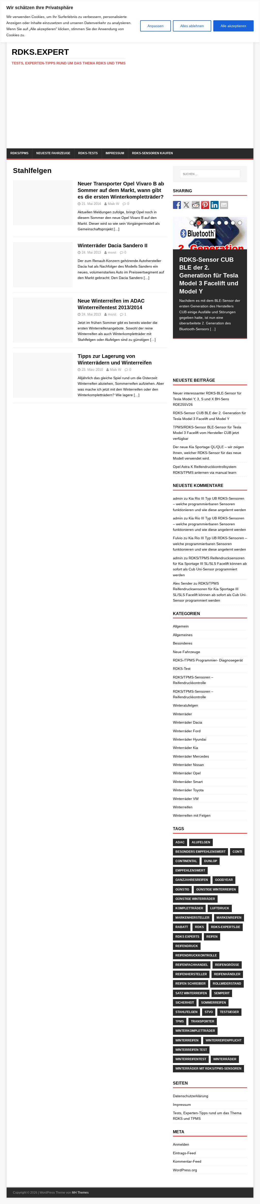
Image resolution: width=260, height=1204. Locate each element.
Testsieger (229, 1012)
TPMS (179, 1021)
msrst (112, 252)
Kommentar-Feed (187, 1161)
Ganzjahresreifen (191, 880)
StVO (209, 1012)
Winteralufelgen (185, 705)
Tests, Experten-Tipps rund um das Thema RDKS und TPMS (207, 1116)
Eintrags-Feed (184, 1153)
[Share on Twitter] (186, 205)
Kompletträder (189, 908)
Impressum (115, 153)
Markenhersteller (192, 917)
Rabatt (181, 927)
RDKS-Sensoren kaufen (152, 153)
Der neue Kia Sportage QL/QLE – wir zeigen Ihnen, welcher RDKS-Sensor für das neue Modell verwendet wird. (208, 452)
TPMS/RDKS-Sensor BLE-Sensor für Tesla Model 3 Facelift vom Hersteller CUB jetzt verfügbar (207, 433)
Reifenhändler (227, 974)
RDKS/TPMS (19, 153)
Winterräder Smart (188, 782)
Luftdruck (219, 908)
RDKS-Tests (88, 153)
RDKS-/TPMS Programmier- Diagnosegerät (208, 660)
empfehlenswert (190, 870)
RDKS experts (187, 936)
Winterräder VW (186, 799)
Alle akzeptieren (233, 26)
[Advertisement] (130, 110)
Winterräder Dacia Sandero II (113, 245)
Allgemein (181, 626)
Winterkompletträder (195, 1031)
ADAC (180, 842)
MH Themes (80, 1192)
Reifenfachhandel (191, 965)
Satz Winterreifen (191, 993)
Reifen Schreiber (190, 983)
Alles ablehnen (192, 26)
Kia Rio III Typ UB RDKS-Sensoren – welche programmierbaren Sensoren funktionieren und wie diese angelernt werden (209, 504)
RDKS (199, 927)
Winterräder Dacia (187, 722)
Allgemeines (182, 635)
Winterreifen (182, 807)
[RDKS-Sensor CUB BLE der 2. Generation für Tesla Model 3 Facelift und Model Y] (210, 233)
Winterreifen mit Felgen (191, 815)
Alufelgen (201, 842)
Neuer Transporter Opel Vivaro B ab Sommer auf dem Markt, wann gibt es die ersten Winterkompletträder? (121, 190)
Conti (237, 851)
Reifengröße (227, 965)
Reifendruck (186, 946)
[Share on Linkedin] (214, 205)
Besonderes (182, 643)
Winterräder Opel (187, 773)
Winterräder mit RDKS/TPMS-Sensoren (208, 1068)
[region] (130, 21)
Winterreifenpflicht (223, 1040)
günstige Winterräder (195, 899)
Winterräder (182, 714)
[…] (116, 229)
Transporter (202, 1021)
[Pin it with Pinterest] (205, 205)
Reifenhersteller (191, 974)
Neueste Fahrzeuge (53, 153)
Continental (186, 861)
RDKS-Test (181, 669)
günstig (182, 889)
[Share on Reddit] (196, 205)
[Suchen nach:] (210, 174)
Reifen (212, 936)
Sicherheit (184, 1002)
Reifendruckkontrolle (196, 955)
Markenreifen (229, 917)
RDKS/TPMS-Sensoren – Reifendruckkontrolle (193, 680)
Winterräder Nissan (188, 765)
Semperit (222, 993)
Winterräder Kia (185, 748)
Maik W (113, 204)
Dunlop (210, 861)
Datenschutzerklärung (190, 1096)
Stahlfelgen (186, 1012)
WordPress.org (185, 1170)
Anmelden (181, 1144)
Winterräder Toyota (188, 790)
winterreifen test (191, 1050)
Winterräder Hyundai (189, 739)
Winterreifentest (190, 1059)
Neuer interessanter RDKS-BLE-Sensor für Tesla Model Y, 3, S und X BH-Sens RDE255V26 (207, 399)
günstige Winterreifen (216, 889)
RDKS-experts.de (225, 927)
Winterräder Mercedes (191, 756)
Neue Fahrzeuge (186, 652)
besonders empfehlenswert (200, 851)
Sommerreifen (213, 1002)
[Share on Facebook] (177, 205)
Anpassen (156, 26)
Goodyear (224, 880)
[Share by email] (224, 205)
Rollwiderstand (227, 983)
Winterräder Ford (187, 731)
